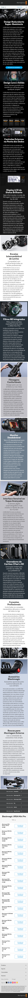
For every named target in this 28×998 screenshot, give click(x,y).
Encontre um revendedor (14, 67)
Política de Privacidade (16, 991)
